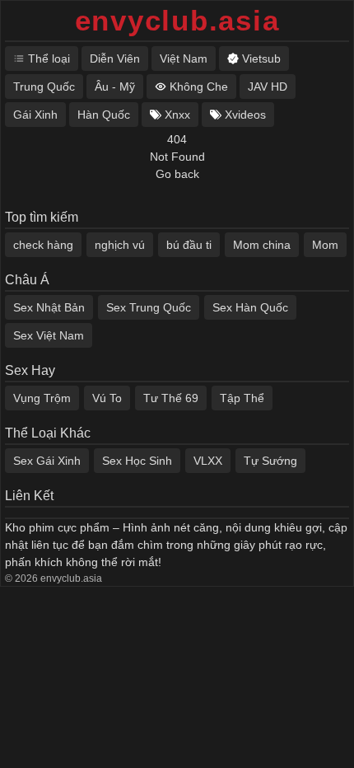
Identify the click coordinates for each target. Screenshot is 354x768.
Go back (177, 173)
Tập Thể (242, 398)
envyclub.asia (177, 20)
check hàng (43, 244)
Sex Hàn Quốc (250, 307)
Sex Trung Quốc (148, 307)
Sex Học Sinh (137, 460)
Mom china (262, 244)
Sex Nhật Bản (49, 307)
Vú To (107, 398)
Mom (325, 244)
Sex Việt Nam (48, 335)
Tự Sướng (270, 460)
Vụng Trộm (42, 398)
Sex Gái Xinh (47, 460)
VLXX (207, 460)
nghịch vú (120, 244)
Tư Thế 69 (170, 398)
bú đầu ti (189, 244)
